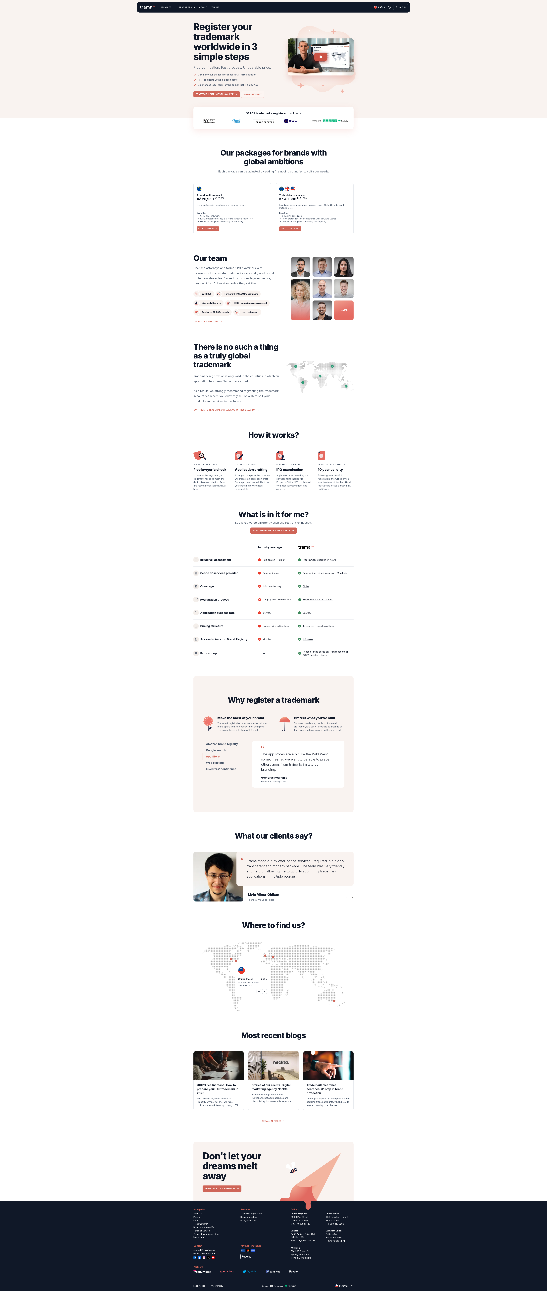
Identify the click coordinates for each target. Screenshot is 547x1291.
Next (352, 897)
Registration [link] (309, 573)
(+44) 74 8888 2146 (300, 1224)
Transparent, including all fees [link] (318, 626)
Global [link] (306, 586)
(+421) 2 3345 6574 (335, 1241)
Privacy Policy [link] (216, 1286)
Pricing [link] (196, 1217)
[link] (218, 1080)
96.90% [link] (307, 612)
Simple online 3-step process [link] (318, 599)
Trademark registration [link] (251, 1213)
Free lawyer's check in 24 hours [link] (319, 559)
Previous (346, 897)
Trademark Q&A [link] (200, 1224)
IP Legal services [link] (248, 1220)
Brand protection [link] (248, 1217)
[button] (216, 94)
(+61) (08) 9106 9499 (301, 1258)
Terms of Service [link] (201, 1230)
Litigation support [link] (326, 573)
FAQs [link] (195, 1220)
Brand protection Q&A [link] (204, 1227)
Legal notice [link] (199, 1286)
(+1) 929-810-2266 (335, 1224)
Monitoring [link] (342, 573)
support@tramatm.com (204, 1250)
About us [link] (197, 1213)
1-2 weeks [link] (308, 639)
